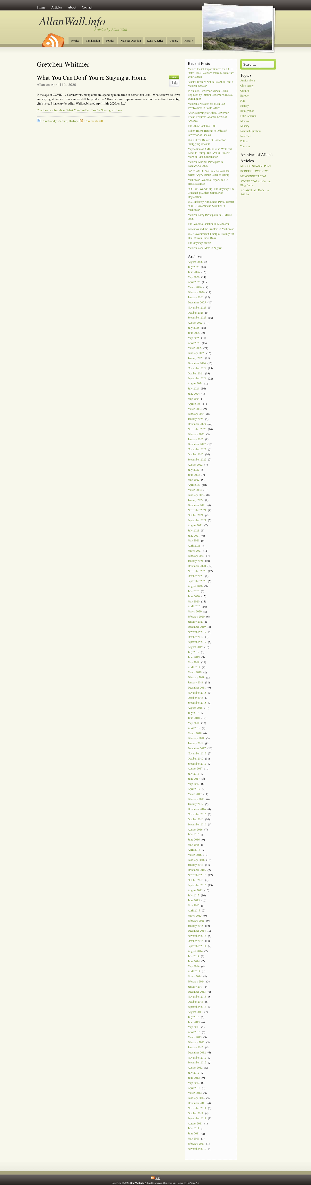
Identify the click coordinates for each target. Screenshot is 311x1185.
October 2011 (195, 1113)
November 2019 (197, 632)
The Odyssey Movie (199, 243)
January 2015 (195, 926)
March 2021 (195, 550)
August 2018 (195, 708)
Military (244, 126)
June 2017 (194, 778)
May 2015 (193, 905)
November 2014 (197, 936)
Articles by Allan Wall (110, 29)
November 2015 (197, 875)
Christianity (49, 121)
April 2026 (194, 282)
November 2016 (197, 814)
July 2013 (193, 1017)
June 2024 (194, 393)
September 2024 (197, 378)
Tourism (245, 146)
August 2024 (195, 383)
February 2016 (196, 860)
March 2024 (195, 409)
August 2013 (195, 1012)
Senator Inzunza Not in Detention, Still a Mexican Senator (210, 84)
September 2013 (197, 1006)
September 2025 (197, 317)
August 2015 (195, 890)
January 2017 (195, 804)
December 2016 (197, 809)
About (72, 7)
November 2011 (197, 1108)
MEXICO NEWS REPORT (255, 166)
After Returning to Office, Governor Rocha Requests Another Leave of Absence (208, 117)
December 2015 (197, 870)
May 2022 (193, 480)
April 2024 (194, 404)
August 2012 (195, 1068)
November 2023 (197, 429)
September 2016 (197, 824)
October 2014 (195, 941)
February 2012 (196, 1098)
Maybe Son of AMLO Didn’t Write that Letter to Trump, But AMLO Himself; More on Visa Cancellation (210, 153)
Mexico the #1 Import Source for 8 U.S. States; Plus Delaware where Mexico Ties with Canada (211, 73)
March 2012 (195, 1093)
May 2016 (193, 844)
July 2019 (193, 652)
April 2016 (194, 849)
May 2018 (193, 723)
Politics (110, 40)
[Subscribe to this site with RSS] (53, 38)
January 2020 (195, 621)
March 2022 (195, 490)
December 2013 (197, 991)
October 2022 (195, 454)
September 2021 (197, 520)
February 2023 (196, 434)
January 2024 (195, 419)
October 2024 (195, 373)
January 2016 (195, 865)
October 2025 (195, 312)
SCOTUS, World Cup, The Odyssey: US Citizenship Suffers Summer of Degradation (211, 192)
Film (242, 101)
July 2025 (193, 327)
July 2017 (193, 774)
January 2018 (195, 743)
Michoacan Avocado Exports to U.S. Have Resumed (208, 182)
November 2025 (197, 307)
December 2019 (197, 626)
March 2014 (195, 976)
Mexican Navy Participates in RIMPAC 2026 (210, 217)
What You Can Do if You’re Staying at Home (92, 77)
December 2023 (197, 424)
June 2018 (194, 718)
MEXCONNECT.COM (253, 176)
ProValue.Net (193, 1183)
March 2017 (195, 794)
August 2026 (195, 262)
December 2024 (197, 363)
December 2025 (197, 302)
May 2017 (193, 784)
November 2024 (197, 368)
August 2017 (195, 768)
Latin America (155, 40)
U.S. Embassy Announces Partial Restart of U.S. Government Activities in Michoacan (211, 206)
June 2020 (194, 596)
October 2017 (195, 758)
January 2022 (195, 500)
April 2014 (194, 971)
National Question (131, 40)
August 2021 (195, 525)
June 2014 (194, 961)
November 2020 (197, 571)
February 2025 (196, 353)
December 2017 (197, 748)
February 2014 (196, 981)
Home (41, 7)
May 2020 (193, 601)
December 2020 (197, 566)
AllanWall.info (72, 20)
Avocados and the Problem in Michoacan (211, 229)
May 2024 (193, 398)
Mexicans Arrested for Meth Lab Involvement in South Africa (206, 106)
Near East (245, 136)
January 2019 (195, 682)
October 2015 (195, 880)
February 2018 (196, 738)
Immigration (93, 40)
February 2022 (196, 495)
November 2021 (197, 510)
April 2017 (194, 789)
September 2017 (197, 763)
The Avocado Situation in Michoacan (209, 224)
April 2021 (194, 546)
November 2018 (197, 692)
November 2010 (197, 1148)
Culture (174, 40)
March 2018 (195, 733)
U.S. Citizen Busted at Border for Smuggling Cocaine (207, 142)
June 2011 (194, 1133)
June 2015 (194, 900)
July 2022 (193, 469)
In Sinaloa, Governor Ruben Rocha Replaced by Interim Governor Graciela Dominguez (210, 94)
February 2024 (196, 414)
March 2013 (195, 1037)
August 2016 (195, 829)
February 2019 (196, 677)
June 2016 (194, 839)
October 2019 (195, 637)
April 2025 (194, 343)
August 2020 (195, 586)
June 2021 (194, 535)
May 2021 (193, 540)
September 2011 (197, 1118)
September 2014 (197, 946)
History (188, 40)
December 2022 (197, 444)
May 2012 (193, 1083)
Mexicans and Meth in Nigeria (205, 248)
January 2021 (195, 561)
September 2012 (197, 1062)
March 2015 (195, 915)
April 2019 (194, 667)
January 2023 (195, 439)
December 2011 (197, 1103)
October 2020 (195, 576)
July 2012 (193, 1072)
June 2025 (194, 333)
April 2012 (194, 1088)
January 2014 (195, 986)
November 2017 (197, 753)
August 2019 (195, 647)
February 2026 (196, 292)
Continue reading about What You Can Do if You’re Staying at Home (79, 110)
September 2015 (197, 885)
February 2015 (196, 920)
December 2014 (197, 931)
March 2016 (195, 855)
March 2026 (195, 287)
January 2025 (195, 358)
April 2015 (194, 910)
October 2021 (195, 515)
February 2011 (196, 1143)
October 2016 (195, 819)
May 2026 (193, 277)
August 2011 (195, 1123)
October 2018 (195, 697)
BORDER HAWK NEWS (254, 171)
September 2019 (197, 642)
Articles (56, 7)
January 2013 (195, 1047)
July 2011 (193, 1128)
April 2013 (194, 1032)
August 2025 (195, 323)
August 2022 (195, 464)
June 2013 (194, 1022)
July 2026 (193, 267)
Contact (87, 7)
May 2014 (193, 966)
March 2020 (195, 611)
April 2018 (194, 728)
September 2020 (197, 581)
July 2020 (193, 591)
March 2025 (195, 348)
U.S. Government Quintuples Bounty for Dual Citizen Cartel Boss (211, 236)
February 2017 (196, 799)
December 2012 (197, 1052)
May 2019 (193, 662)
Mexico (75, 40)
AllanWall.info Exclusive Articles (254, 192)
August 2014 (195, 951)
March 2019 (195, 672)
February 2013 (196, 1042)
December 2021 (197, 505)
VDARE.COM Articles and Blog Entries (255, 183)
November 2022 (197, 449)
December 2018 (197, 687)
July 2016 (193, 834)
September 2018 (197, 703)
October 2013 (195, 1002)
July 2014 (193, 956)
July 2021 (193, 530)
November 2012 (197, 1057)
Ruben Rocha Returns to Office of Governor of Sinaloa (207, 133)
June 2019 (194, 657)
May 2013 (193, 1027)
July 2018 (193, 713)
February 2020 (196, 616)
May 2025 (193, 338)
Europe (244, 95)
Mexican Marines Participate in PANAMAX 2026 (205, 164)
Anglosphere (247, 80)
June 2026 (194, 272)
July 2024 (193, 388)
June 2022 (194, 475)
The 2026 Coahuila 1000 (202, 126)
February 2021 (196, 555)
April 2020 (194, 606)
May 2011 (193, 1138)
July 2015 (193, 895)
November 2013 (197, 997)
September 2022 (197, 459)
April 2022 (194, 485)
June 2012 (194, 1077)
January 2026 (195, 297)
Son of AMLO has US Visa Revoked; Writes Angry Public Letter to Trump (209, 173)
